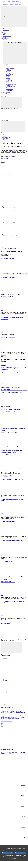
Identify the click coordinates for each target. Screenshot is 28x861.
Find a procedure (4, 95)
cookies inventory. (15, 858)
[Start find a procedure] (11, 102)
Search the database (5, 158)
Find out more (13, 156)
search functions (12, 151)
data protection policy (15, 856)
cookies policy (24, 856)
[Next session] (11, 194)
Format (2, 255)
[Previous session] (11, 172)
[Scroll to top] (11, 647)
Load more (3, 356)
